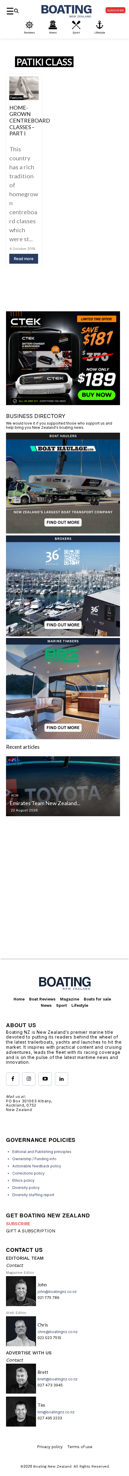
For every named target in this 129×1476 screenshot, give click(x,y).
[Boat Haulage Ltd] (63, 532)
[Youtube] (45, 1079)
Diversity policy (26, 1187)
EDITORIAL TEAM (25, 1258)
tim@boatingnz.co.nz (56, 1412)
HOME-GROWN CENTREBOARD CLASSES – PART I (29, 120)
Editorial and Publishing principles (41, 1151)
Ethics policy (23, 1180)
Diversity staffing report (33, 1195)
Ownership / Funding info (34, 1159)
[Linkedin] (61, 1079)
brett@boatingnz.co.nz (58, 1379)
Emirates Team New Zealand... (45, 803)
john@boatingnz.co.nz (57, 1291)
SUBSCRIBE (18, 1223)
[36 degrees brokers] (63, 634)
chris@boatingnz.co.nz (58, 1331)
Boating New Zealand (52, 1466)
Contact (14, 1265)
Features (16, 97)
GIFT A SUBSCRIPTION (31, 1231)
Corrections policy (28, 1173)
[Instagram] (28, 1079)
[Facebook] (12, 1079)
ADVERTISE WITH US (29, 1353)
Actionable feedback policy (36, 1166)
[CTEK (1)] (63, 403)
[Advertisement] (64, 892)
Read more (24, 258)
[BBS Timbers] (63, 737)
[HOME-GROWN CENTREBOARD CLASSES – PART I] (24, 88)
